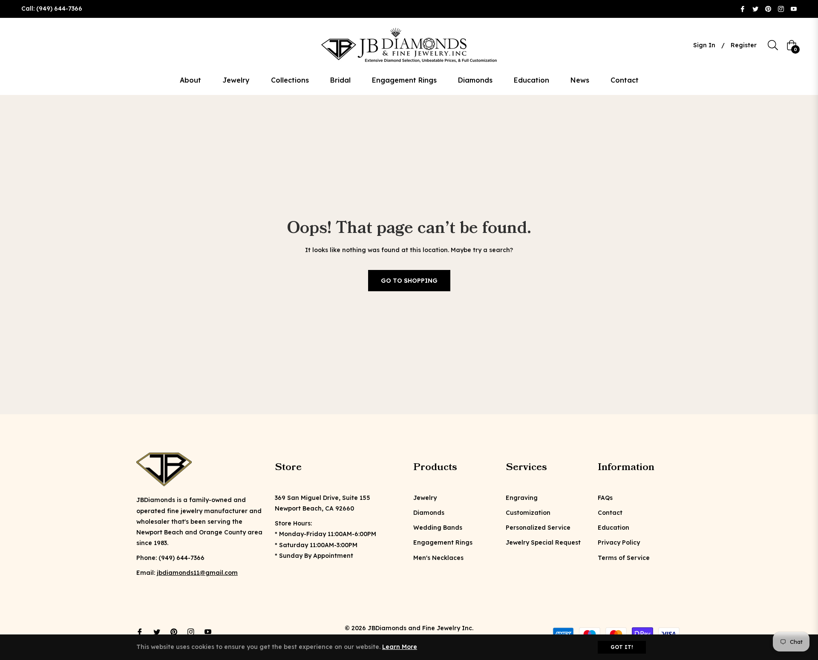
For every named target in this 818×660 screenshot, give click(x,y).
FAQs (605, 498)
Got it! (622, 647)
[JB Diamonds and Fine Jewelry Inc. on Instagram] (781, 8)
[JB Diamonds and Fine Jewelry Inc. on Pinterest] (768, 8)
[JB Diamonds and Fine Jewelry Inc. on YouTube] (794, 8)
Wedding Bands (437, 527)
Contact (610, 513)
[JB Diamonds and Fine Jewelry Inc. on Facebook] (743, 8)
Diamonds (428, 513)
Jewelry (425, 498)
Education (613, 527)
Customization (528, 513)
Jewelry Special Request (543, 542)
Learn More (399, 647)
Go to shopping (409, 280)
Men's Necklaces (438, 558)
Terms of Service (624, 558)
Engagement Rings (442, 542)
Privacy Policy (619, 542)
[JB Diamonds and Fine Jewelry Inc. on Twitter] (755, 8)
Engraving (522, 498)
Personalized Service (538, 527)
